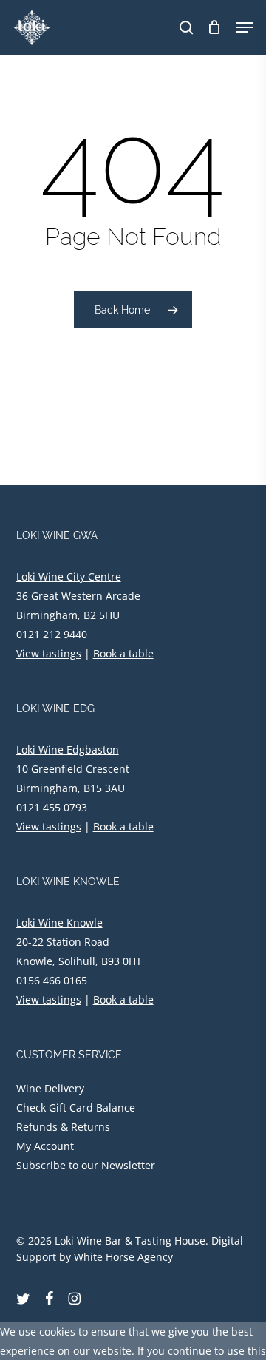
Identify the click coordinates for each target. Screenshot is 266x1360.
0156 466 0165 (51, 980)
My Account (45, 1146)
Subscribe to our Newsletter (85, 1165)
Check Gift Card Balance (75, 1107)
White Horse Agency (123, 1257)
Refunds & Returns (63, 1127)
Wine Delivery (50, 1088)
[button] (244, 27)
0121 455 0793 (51, 807)
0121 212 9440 (51, 634)
